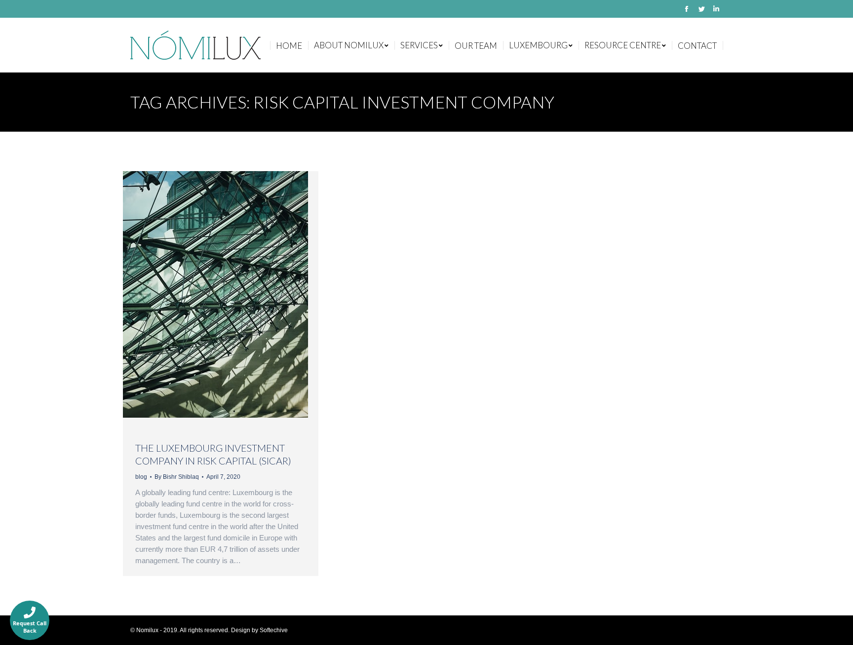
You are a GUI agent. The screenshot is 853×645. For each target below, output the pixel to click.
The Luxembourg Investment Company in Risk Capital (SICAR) (213, 454)
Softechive (274, 630)
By (177, 476)
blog (141, 476)
